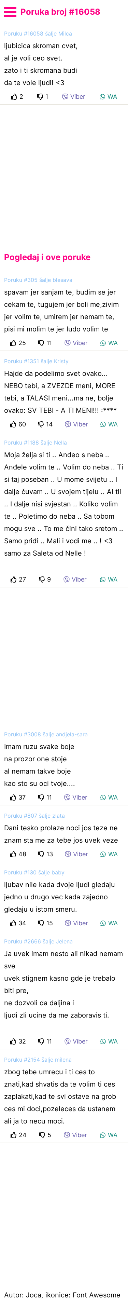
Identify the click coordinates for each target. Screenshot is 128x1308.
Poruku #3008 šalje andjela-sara (46, 734)
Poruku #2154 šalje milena (38, 1059)
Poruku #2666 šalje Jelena (38, 941)
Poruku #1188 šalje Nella (35, 442)
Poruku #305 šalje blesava (38, 279)
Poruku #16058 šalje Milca (38, 33)
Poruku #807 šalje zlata (34, 815)
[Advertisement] (64, 173)
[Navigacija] (10, 11)
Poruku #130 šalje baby (34, 872)
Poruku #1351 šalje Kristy (36, 361)
